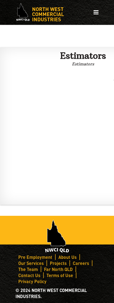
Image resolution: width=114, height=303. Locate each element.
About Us (67, 257)
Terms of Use (59, 275)
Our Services (31, 263)
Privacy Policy (32, 281)
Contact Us (29, 275)
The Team (28, 269)
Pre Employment (35, 257)
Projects (58, 263)
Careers (81, 263)
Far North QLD (58, 269)
